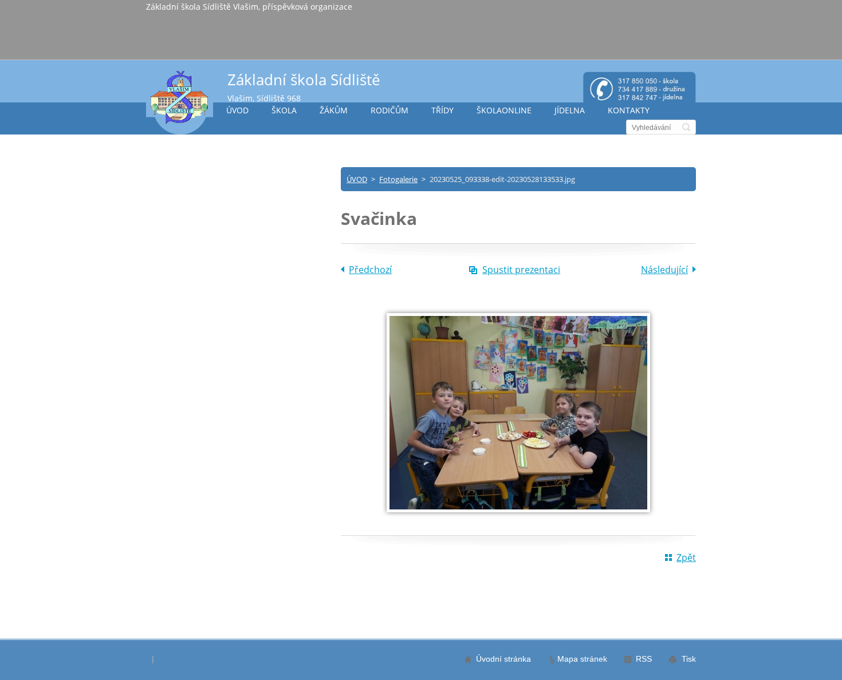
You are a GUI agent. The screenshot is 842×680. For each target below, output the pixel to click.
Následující (664, 269)
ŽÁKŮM (334, 110)
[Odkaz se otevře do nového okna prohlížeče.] (518, 509)
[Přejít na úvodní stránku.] (179, 102)
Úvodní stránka (503, 658)
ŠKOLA (284, 110)
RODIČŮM (389, 110)
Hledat (686, 127)
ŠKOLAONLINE (504, 110)
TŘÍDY (442, 110)
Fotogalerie (398, 179)
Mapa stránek (582, 658)
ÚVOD (237, 110)
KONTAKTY (629, 110)
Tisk (689, 658)
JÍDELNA (569, 110)
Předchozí (370, 269)
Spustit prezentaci (521, 269)
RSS (644, 658)
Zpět (686, 557)
